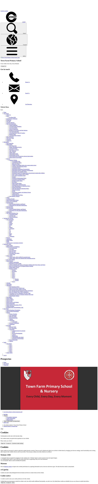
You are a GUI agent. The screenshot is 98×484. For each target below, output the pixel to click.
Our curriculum (12, 250)
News (7, 116)
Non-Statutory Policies (14, 196)
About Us (8, 114)
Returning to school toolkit (15, 263)
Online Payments (10, 306)
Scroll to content (4, 11)
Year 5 (13, 277)
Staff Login (6, 422)
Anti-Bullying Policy (17, 162)
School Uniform (10, 299)
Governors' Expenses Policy (18, 179)
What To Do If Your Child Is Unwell (17, 289)
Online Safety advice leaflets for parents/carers (19, 257)
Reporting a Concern (14, 149)
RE (10, 226)
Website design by (10, 426)
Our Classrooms (13, 315)
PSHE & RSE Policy (17, 183)
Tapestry (11, 319)
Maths (10, 222)
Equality (14, 177)
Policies (8, 158)
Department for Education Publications (18, 205)
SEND (13, 191)
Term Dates (9, 284)
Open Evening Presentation (12, 311)
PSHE (10, 224)
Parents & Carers (7, 244)
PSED (13, 332)
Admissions (9, 211)
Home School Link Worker (15, 157)
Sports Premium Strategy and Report (17, 209)
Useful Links (12, 254)
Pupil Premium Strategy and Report (17, 204)
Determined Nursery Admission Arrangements (22, 170)
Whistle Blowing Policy (17, 195)
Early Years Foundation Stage (18, 175)
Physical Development (17, 333)
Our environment (13, 248)
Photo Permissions (13, 217)
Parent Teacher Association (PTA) (14, 305)
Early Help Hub (12, 146)
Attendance (8, 285)
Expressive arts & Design (18, 338)
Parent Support (9, 261)
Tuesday (17, 280)
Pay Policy (14, 182)
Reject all (3, 443)
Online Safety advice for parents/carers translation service (22, 258)
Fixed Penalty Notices (14, 295)
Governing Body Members (15, 126)
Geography (11, 228)
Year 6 (13, 281)
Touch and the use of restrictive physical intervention (21, 156)
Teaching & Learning (8, 218)
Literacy (14, 334)
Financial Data (9, 206)
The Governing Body (11, 124)
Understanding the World (17, 337)
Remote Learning (13, 268)
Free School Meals (10, 259)
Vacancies (8, 139)
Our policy (11, 249)
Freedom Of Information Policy (19, 178)
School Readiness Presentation (13, 310)
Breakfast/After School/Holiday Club (14, 307)
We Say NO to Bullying (11, 201)
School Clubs (9, 301)
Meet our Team (12, 327)
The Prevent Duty (13, 148)
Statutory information (14, 262)
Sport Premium (9, 208)
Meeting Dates (12, 134)
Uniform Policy (15, 193)
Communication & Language (18, 330)
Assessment (9, 239)
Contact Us (3, 66)
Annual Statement (13, 125)
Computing (11, 236)
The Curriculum (10, 219)
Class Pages (9, 343)
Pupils (4, 342)
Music (10, 233)
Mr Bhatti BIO (12, 117)
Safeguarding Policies (14, 155)
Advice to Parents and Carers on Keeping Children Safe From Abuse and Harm (27, 264)
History (11, 227)
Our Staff (8, 121)
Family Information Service (15, 147)
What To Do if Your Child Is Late (16, 288)
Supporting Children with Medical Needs (21, 192)
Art (10, 231)
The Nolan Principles (14, 131)
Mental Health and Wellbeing (13, 246)
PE (10, 230)
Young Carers (9, 245)
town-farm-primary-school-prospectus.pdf (12, 412)
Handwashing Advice (14, 267)
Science (11, 223)
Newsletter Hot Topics (14, 253)
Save (13, 482)
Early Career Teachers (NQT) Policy (20, 174)
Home (4, 112)
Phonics (8, 237)
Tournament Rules (13, 214)
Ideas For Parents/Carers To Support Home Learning (21, 266)
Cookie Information (10, 418)
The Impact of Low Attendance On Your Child (19, 293)
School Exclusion (16, 189)
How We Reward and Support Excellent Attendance (21, 290)
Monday (17, 279)
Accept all (8, 443)
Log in (4, 355)
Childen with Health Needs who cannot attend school (24, 165)
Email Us (27, 93)
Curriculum (11, 320)
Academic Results (10, 199)
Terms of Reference (13, 129)
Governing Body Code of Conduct (17, 133)
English (11, 220)
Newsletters (9, 297)
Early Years (6, 308)
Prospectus (8, 120)
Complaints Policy (16, 167)
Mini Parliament (10, 136)
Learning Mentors (10, 122)
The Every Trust (10, 138)
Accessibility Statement (11, 417)
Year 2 (13, 273)
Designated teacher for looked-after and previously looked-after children (28, 173)
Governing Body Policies (15, 135)
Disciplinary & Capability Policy (19, 171)
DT (10, 232)
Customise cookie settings (17, 443)
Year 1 (13, 272)
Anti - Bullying (12, 151)
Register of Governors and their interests (18, 130)
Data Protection (9, 143)
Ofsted (7, 197)
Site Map (5, 414)
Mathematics (15, 336)
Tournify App (12, 215)
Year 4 (13, 276)
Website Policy (9, 419)
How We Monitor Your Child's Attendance (18, 292)
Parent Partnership (10, 303)
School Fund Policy (16, 187)
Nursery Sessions (13, 314)
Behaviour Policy (16, 164)
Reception (14, 271)
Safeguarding (9, 144)
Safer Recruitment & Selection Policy (20, 188)
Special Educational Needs (12, 200)
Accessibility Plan (16, 161)
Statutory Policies (13, 160)
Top (2, 428)
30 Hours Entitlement (14, 323)
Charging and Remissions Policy (19, 166)
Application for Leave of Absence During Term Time (21, 294)
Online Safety (12, 152)
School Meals (9, 298)
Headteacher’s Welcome (11, 118)
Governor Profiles (13, 127)
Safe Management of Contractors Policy (21, 186)
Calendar (8, 283)
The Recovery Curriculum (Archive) (14, 242)
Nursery (14, 270)
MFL (10, 235)
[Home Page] (10, 57)
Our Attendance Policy (14, 286)
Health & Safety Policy (17, 180)
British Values (9, 240)
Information (6, 142)
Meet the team (12, 252)
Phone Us (27, 82)
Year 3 (13, 275)
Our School (6, 113)
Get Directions (28, 104)
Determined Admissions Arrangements (20, 169)
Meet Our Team (12, 316)
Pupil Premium (9, 202)
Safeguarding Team (13, 153)
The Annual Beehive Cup (12, 213)
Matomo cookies (8, 466)
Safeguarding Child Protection (19, 184)
